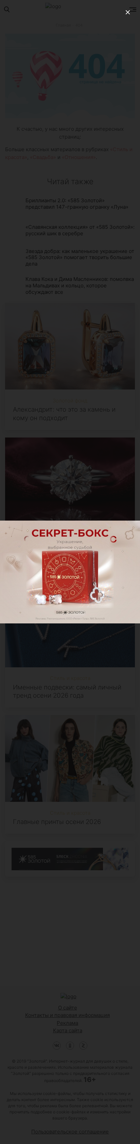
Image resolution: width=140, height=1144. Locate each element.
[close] (127, 12)
